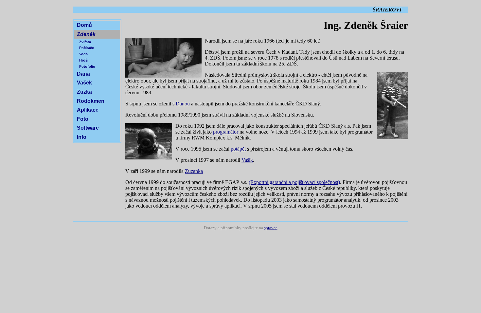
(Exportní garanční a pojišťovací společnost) (294, 182)
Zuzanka (194, 171)
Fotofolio (87, 66)
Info (81, 137)
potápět (238, 149)
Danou (183, 103)
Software (88, 128)
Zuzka (84, 92)
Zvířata (85, 42)
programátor (225, 132)
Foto (82, 119)
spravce (270, 228)
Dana (83, 74)
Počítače (86, 48)
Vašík (247, 160)
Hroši (83, 60)
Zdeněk (86, 34)
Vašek (84, 82)
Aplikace (87, 110)
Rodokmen (90, 101)
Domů (84, 25)
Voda (83, 54)
